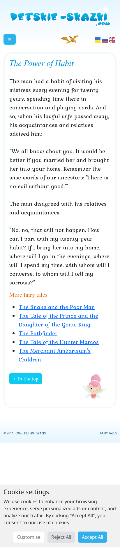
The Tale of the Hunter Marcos (59, 342)
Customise (28, 537)
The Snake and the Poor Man (57, 307)
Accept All (92, 537)
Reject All (61, 537)
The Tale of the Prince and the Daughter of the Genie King (58, 320)
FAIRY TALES (108, 433)
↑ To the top (25, 378)
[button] (9, 39)
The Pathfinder (38, 333)
